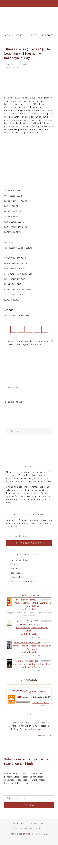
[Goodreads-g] (31, 3)
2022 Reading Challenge (29, 691)
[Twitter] (22, 3)
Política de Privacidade (29, 823)
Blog (33, 35)
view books (45, 706)
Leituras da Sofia (29, 595)
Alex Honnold (30, 652)
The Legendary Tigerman (29, 344)
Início (7, 35)
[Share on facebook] (13, 329)
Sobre (18, 35)
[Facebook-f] (17, 3)
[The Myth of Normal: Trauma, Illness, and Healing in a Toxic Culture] (9, 605)
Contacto (47, 35)
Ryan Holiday (30, 633)
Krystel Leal (40, 834)
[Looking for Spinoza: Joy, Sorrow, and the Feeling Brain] (9, 667)
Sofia (19, 696)
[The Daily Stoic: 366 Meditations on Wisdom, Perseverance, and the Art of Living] (9, 626)
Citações (29, 714)
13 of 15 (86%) (41, 702)
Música (33, 341)
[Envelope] (41, 3)
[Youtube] (36, 3)
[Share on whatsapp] (44, 329)
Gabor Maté (30, 609)
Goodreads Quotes (44, 736)
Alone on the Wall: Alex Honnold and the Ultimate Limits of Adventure (32, 645)
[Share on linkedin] (29, 329)
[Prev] (16, 365)
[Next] (41, 365)
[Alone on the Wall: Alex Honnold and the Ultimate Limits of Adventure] (9, 648)
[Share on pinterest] (37, 329)
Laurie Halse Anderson (35, 729)
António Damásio (33, 667)
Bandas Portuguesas (18, 341)
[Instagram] (27, 3)
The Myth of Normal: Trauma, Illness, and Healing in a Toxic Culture (32, 602)
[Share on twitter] (21, 329)
